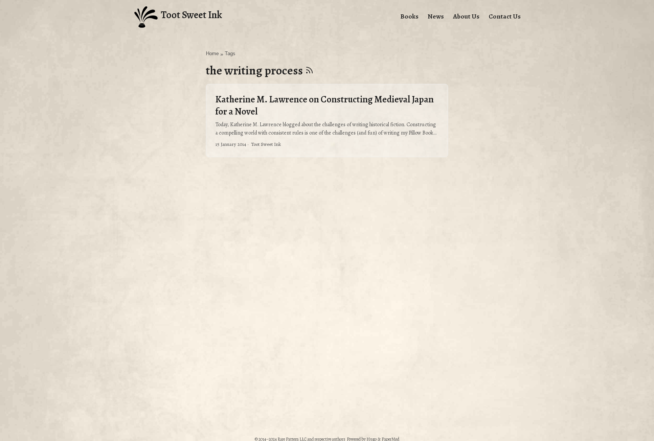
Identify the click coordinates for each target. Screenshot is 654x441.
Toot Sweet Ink (191, 15)
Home (212, 53)
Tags (230, 53)
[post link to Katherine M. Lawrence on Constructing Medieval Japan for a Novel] (327, 120)
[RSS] (309, 70)
